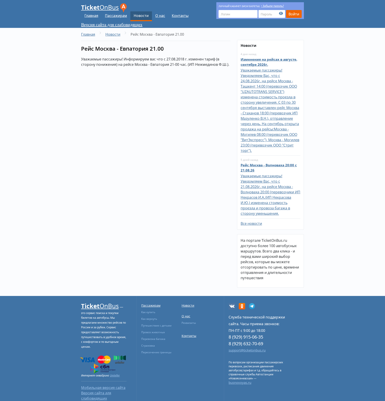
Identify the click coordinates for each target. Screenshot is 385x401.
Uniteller (115, 375)
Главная (91, 15)
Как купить (148, 312)
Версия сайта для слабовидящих (111, 24)
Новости (141, 15)
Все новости (251, 223)
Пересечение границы (156, 352)
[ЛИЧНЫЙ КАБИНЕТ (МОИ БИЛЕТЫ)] (238, 14)
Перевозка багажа (153, 339)
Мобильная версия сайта (103, 387)
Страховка (148, 345)
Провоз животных (153, 332)
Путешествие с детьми (156, 325)
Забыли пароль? (273, 6)
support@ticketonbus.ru (247, 350)
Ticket (100, 7)
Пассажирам (116, 15)
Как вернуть (149, 319)
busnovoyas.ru (240, 382)
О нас (160, 15)
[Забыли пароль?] (271, 14)
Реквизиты (189, 323)
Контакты (180, 15)
